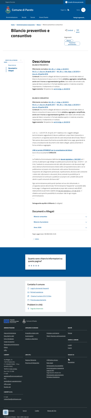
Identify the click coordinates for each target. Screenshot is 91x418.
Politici (6, 347)
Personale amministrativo (11, 344)
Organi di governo (9, 342)
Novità (24, 17)
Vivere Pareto (43, 17)
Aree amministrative (10, 333)
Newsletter (71, 362)
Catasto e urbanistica (31, 339)
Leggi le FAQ (50, 370)
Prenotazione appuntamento (55, 375)
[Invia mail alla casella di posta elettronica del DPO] (12, 399)
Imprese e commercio (53, 333)
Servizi (32, 17)
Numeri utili (7, 387)
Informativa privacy (52, 360)
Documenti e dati (9, 336)
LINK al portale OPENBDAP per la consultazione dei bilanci (52, 150)
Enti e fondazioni (9, 339)
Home (13, 25)
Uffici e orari (7, 384)
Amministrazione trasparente (26, 25)
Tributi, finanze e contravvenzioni (56, 337)
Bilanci (39, 25)
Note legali (50, 363)
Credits (37, 411)
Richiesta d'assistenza (53, 377)
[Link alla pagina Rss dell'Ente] (69, 360)
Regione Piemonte (10, 2)
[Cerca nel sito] (82, 10)
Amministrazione (12, 17)
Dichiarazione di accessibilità (55, 366)
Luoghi (70, 345)
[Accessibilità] (5, 412)
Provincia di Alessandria (32, 363)
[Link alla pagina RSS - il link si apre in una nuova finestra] (68, 10)
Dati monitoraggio (9, 411)
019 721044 (13, 369)
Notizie (70, 333)
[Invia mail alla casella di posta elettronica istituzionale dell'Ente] (13, 376)
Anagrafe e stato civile (31, 333)
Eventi (70, 348)
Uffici (5, 350)
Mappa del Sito (51, 411)
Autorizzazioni (29, 336)
